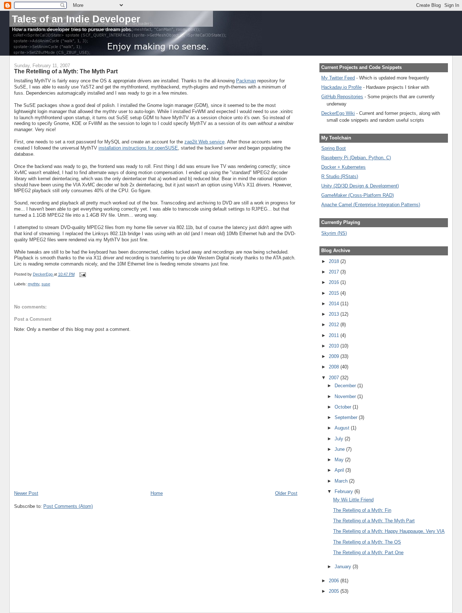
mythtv (33, 284)
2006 (334, 580)
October (344, 407)
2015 (334, 293)
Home (157, 493)
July (340, 438)
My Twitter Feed (338, 78)
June (340, 449)
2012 (334, 324)
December (346, 385)
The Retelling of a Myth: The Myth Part (374, 520)
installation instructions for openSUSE (138, 148)
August (343, 428)
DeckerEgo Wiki (338, 113)
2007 (334, 377)
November (346, 396)
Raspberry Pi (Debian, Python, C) (356, 157)
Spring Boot (333, 148)
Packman (246, 80)
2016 (334, 282)
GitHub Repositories (342, 96)
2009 (334, 356)
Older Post (286, 493)
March (342, 481)
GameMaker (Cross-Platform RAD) (357, 195)
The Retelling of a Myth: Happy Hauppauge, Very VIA (389, 531)
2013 (334, 314)
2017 (334, 272)
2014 (334, 303)
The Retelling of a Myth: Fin (362, 510)
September (347, 417)
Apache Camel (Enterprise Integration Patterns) (370, 204)
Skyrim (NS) (334, 233)
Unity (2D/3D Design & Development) (360, 186)
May (340, 459)
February (344, 491)
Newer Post (26, 493)
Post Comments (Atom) (68, 506)
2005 (334, 591)
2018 (334, 261)
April (340, 470)
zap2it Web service (204, 141)
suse (46, 284)
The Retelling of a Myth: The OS (367, 542)
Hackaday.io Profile (341, 87)
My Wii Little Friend (353, 499)
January (344, 566)
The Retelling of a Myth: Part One (368, 552)
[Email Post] (82, 274)
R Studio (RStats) (339, 176)
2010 (334, 346)
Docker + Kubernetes (343, 167)
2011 (334, 335)
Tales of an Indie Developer (76, 19)
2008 (334, 367)
